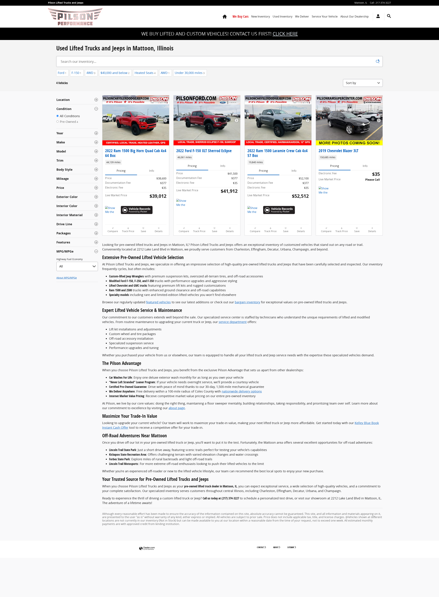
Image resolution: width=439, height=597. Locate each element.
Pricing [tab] (121, 171)
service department (233, 322)
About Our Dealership (354, 16)
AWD (165, 73)
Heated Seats (145, 73)
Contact (260, 547)
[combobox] (77, 266)
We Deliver (302, 16)
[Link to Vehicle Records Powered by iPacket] (137, 210)
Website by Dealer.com (147, 548)
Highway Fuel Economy (69, 259)
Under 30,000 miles (190, 73)
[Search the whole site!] (389, 16)
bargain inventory (247, 302)
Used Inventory (282, 16)
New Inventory (260, 16)
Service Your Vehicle (325, 16)
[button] (135, 162)
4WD (90, 73)
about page (177, 408)
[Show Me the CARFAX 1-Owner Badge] (253, 210)
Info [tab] (151, 171)
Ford (62, 73)
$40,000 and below (114, 73)
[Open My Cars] (377, 17)
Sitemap (290, 547)
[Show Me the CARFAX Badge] (111, 210)
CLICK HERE (285, 34)
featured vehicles (158, 302)
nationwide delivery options (242, 391)
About (275, 547)
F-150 (76, 73)
